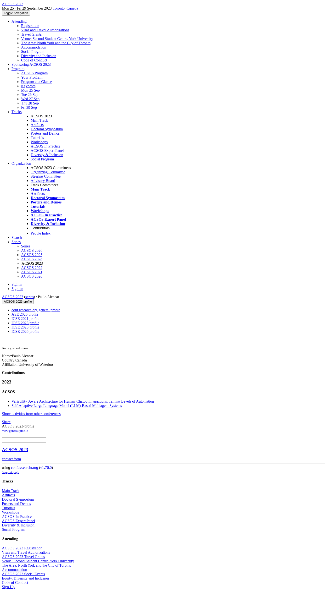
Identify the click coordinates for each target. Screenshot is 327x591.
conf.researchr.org (24, 467)
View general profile (15, 430)
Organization (21, 163)
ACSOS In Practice (45, 146)
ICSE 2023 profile (25, 323)
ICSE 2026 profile (25, 331)
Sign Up (8, 587)
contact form (11, 459)
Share (6, 422)
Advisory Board (43, 181)
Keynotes (28, 86)
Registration (30, 26)
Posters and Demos (45, 133)
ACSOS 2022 (31, 268)
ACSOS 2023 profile (18, 301)
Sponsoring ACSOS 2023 (31, 64)
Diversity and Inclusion (38, 56)
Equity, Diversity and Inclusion (25, 578)
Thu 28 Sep (30, 103)
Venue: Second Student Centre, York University (57, 39)
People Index (41, 233)
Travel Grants (31, 34)
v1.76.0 (46, 467)
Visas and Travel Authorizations (45, 30)
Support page (10, 472)
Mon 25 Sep (30, 90)
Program (17, 69)
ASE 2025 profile (24, 314)
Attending (19, 21)
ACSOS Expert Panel (47, 150)
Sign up (17, 289)
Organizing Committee (48, 172)
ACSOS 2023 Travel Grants (23, 557)
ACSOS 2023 (12, 297)
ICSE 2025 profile (25, 327)
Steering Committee (46, 176)
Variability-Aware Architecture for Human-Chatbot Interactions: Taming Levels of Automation (82, 401)
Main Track (39, 120)
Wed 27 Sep (30, 99)
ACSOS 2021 (31, 272)
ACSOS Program (34, 73)
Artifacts (37, 125)
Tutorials (37, 138)
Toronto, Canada (65, 8)
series (29, 297)
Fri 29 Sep (29, 107)
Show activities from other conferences (31, 414)
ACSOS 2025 (31, 255)
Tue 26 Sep (29, 95)
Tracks (16, 112)
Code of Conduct (34, 60)
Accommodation (33, 47)
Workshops (39, 142)
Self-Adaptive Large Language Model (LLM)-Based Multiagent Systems (66, 406)
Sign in (16, 284)
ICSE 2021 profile (25, 319)
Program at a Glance (36, 82)
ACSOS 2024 (31, 259)
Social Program (32, 51)
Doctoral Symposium (47, 129)
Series (25, 246)
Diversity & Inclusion (47, 155)
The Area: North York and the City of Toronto (55, 43)
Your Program (31, 77)
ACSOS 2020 (31, 276)
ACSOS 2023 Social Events (23, 574)
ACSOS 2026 (31, 250)
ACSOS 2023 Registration (22, 548)
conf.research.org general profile (35, 310)
